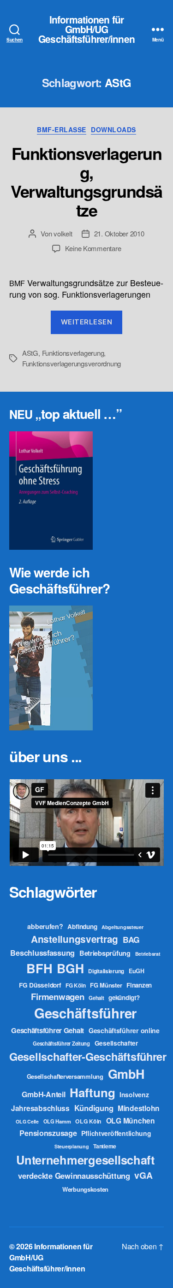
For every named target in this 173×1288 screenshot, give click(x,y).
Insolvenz (134, 1094)
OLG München (130, 1120)
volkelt (63, 233)
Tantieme (104, 1146)
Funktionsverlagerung (73, 353)
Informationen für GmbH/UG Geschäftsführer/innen (86, 29)
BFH (39, 968)
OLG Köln (88, 1121)
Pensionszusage (48, 1133)
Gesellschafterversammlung (65, 1076)
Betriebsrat (148, 953)
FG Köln (75, 985)
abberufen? (45, 926)
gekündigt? (123, 997)
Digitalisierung (106, 971)
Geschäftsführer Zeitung (61, 1043)
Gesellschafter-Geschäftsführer (88, 1056)
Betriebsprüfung (105, 953)
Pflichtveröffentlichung (116, 1133)
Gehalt (96, 997)
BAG (131, 939)
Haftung (92, 1092)
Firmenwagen (57, 996)
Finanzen (139, 985)
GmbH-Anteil (43, 1094)
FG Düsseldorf (40, 984)
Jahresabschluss (40, 1108)
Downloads (113, 130)
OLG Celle (27, 1121)
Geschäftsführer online (124, 1030)
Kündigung (93, 1107)
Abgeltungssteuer (122, 926)
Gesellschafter (116, 1042)
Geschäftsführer (85, 1013)
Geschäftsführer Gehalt (47, 1030)
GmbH (126, 1073)
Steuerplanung (71, 1146)
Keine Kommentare (93, 248)
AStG (30, 353)
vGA (143, 1175)
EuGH (136, 971)
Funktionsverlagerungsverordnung (71, 363)
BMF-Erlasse (61, 130)
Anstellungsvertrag (74, 939)
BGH (70, 968)
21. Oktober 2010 (119, 233)
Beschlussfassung (42, 952)
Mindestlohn (139, 1108)
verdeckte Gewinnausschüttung (74, 1175)
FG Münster (106, 985)
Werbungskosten (85, 1189)
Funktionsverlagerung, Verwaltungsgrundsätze (86, 181)
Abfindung (82, 926)
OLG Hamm (57, 1121)
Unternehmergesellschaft (85, 1159)
